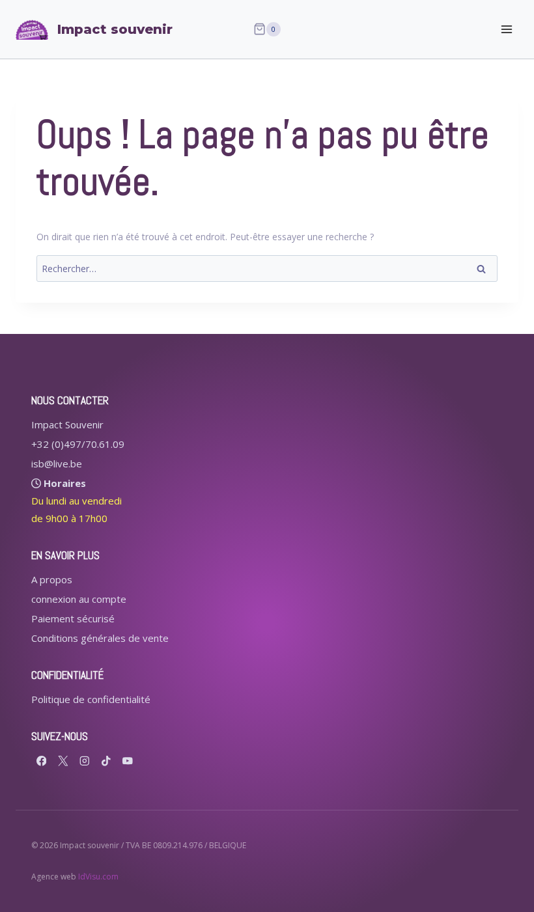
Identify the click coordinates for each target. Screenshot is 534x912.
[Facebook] (41, 761)
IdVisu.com (98, 876)
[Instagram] (84, 761)
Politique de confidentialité (90, 699)
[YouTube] (127, 761)
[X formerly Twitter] (63, 761)
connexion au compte (78, 598)
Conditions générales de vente (100, 637)
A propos (51, 579)
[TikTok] (106, 761)
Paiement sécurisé (73, 618)
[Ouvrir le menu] (506, 29)
